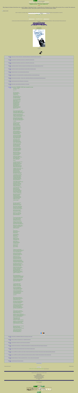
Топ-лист (38, 12)
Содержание (19, 12)
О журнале (35, 372)
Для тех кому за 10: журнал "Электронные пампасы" (39, 377)
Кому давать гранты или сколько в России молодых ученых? (44, 8)
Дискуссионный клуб (45, 12)
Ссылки (41, 372)
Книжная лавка (30, 12)
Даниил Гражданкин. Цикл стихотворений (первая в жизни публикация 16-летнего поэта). (23, 348)
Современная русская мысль (39, 374)
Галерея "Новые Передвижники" (39, 378)
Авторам (37, 372)
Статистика (43, 372)
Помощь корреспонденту (7, 366)
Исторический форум (56, 12)
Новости (27, 12)
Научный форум (51, 12)
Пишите (24, 12)
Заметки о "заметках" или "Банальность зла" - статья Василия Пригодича (21, 339)
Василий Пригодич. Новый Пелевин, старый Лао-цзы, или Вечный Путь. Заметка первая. (22, 62)
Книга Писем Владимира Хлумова (24, 20)
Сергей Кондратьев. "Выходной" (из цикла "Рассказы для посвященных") (20, 342)
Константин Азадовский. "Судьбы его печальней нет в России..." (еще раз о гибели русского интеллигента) (25, 357)
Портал (16, 12)
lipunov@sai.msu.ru (46, 368)
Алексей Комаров (40, 382)
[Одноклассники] (42, 333)
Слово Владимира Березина (32, 20)
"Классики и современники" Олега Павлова (46, 20)
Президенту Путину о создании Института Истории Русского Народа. (42, 7)
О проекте (39, 48)
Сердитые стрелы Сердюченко (16, 20)
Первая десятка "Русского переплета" (39, 4)
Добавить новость (71, 366)
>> (41, 363)
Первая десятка (34, 12)
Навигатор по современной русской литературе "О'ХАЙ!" (39, 375)
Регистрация (41, 12)
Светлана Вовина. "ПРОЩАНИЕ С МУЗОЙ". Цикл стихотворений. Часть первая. (21, 336)
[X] (43, 333)
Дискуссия (39, 21)
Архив (39, 372)
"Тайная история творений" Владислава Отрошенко (59, 20)
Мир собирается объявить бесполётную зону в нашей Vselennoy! (15, 7)
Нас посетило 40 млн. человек (62, 7)
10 (40, 363)
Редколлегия (33, 372)
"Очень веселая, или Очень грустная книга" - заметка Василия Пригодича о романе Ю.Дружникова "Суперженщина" (26, 56)
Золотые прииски (38, 20)
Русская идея (60, 12)
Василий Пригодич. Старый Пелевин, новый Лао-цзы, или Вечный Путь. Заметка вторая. (22, 59)
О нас (22, 12)
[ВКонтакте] (41, 333)
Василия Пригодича (39, 28)
